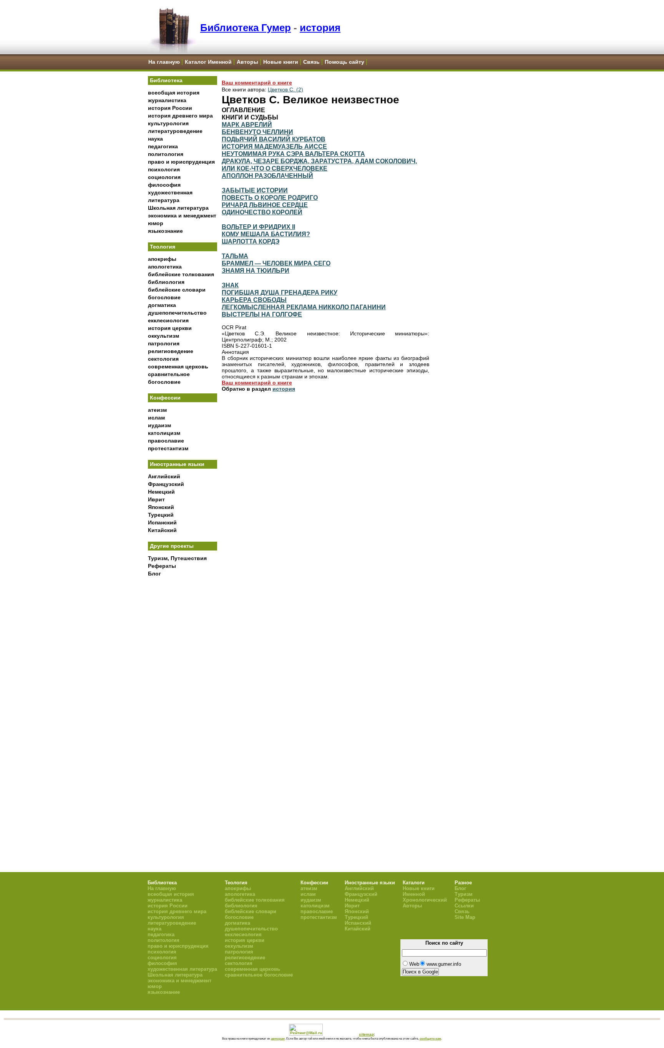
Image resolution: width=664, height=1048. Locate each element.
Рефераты (162, 566)
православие (166, 441)
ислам (156, 418)
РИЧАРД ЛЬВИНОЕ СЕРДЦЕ (265, 204)
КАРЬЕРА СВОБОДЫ (254, 299)
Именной (414, 894)
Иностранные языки (177, 464)
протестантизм (168, 448)
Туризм (464, 894)
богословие (164, 297)
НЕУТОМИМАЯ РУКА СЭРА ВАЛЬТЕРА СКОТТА (293, 153)
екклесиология (168, 320)
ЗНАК (230, 285)
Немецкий (161, 492)
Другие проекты (172, 546)
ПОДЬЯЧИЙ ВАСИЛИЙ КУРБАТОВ (273, 139)
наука (155, 139)
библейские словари (177, 290)
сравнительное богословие (259, 975)
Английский (164, 476)
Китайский (162, 530)
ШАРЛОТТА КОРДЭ (250, 241)
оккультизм (163, 336)
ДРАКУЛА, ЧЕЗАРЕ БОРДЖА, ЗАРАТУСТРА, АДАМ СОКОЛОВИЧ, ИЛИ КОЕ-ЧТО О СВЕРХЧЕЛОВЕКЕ (319, 165)
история (320, 27)
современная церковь (178, 366)
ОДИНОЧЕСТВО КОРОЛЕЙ (262, 212)
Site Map (465, 917)
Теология (162, 247)
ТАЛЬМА (235, 255)
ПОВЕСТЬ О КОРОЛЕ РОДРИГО (270, 197)
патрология (163, 343)
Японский (161, 507)
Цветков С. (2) (285, 89)
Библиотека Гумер (245, 27)
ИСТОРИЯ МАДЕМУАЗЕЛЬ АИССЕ (274, 146)
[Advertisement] (182, 707)
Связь (311, 62)
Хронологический (425, 900)
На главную (164, 62)
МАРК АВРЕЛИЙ (247, 124)
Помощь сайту (344, 62)
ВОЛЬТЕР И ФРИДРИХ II (258, 226)
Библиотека (166, 80)
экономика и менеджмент (182, 215)
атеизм (157, 410)
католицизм (164, 433)
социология (164, 177)
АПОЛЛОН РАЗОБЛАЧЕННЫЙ (267, 175)
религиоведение (170, 351)
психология (164, 169)
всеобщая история (173, 93)
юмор (155, 223)
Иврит (156, 499)
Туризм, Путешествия (177, 558)
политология (165, 154)
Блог (154, 573)
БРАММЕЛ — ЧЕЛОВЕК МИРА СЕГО (276, 263)
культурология (168, 123)
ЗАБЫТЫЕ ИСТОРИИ (255, 190)
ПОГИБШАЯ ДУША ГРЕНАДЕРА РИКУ (279, 292)
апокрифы (162, 259)
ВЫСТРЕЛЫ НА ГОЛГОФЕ (262, 314)
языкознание (165, 231)
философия (164, 185)
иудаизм (159, 425)
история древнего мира (180, 116)
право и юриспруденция (181, 162)
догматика (162, 305)
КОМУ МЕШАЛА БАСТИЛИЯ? (266, 233)
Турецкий (161, 515)
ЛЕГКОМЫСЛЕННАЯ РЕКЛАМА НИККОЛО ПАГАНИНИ (304, 306)
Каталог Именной (208, 62)
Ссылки (464, 906)
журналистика (167, 100)
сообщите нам (430, 1038)
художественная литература (182, 969)
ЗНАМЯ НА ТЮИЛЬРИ (255, 270)
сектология (163, 359)
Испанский (162, 522)
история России (170, 108)
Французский (166, 484)
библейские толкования (181, 274)
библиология (166, 282)
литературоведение (175, 131)
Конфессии (165, 398)
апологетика (165, 267)
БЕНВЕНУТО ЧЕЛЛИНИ (257, 131)
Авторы (247, 62)
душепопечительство (177, 313)
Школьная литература (178, 208)
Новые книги (280, 62)
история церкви (170, 328)
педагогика (163, 146)
